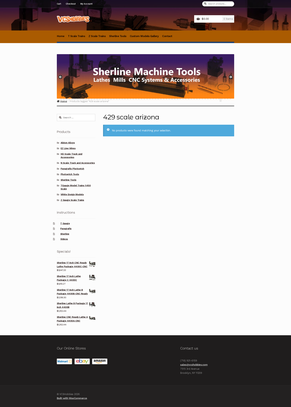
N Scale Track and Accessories (78, 163)
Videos (64, 239)
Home (60, 36)
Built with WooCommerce (72, 398)
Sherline (64, 234)
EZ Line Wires (68, 148)
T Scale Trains (76, 36)
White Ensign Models (72, 194)
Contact (167, 36)
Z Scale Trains (97, 36)
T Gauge (65, 223)
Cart (59, 3)
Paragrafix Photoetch (72, 168)
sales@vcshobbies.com (193, 364)
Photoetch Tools (70, 174)
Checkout (71, 3)
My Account (86, 3)
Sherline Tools (117, 36)
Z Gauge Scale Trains (72, 200)
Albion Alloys (68, 142)
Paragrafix (66, 228)
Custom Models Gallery (144, 36)
